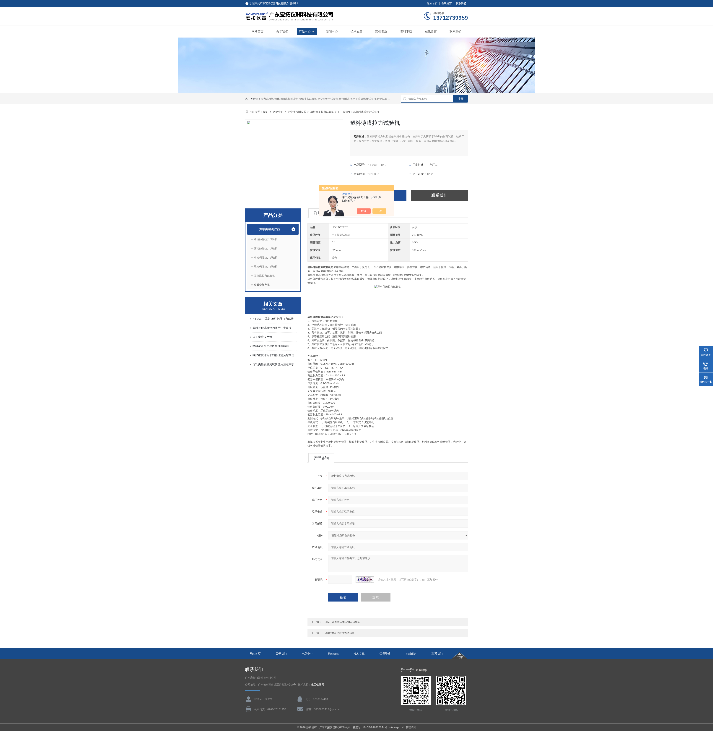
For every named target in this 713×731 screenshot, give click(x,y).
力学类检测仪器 (297, 111)
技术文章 (356, 31)
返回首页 (432, 3)
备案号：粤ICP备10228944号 (370, 727)
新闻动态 (333, 653)
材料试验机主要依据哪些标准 (271, 346)
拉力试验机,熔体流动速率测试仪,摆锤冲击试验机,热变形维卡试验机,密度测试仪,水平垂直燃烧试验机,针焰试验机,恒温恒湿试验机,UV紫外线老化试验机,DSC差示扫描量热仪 (359, 98)
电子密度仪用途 (262, 336)
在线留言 (446, 3)
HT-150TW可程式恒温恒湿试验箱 (341, 621)
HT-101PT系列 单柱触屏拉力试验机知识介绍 (275, 318)
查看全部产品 (262, 284)
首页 (265, 111)
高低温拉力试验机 (264, 275)
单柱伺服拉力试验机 (265, 257)
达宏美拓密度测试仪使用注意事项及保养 (275, 364)
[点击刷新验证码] (365, 579)
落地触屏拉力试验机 (265, 248)
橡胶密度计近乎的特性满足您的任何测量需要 (275, 355)
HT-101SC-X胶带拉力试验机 (338, 633)
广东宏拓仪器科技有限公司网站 (278, 3)
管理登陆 (411, 727)
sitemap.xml (396, 727)
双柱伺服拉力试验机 (265, 266)
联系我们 (461, 3)
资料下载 (406, 31)
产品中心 (305, 31)
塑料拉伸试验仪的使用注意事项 (272, 327)
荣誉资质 (381, 31)
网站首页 (257, 31)
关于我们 (282, 31)
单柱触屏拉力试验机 (322, 111)
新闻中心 (332, 31)
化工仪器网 (317, 684)
